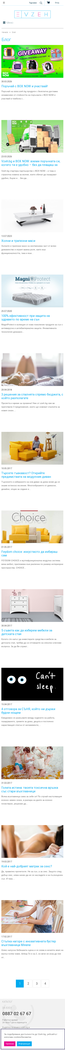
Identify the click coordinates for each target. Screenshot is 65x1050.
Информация (24, 1044)
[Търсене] (41, 2)
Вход (57, 3)
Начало (5, 32)
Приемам (10, 1044)
